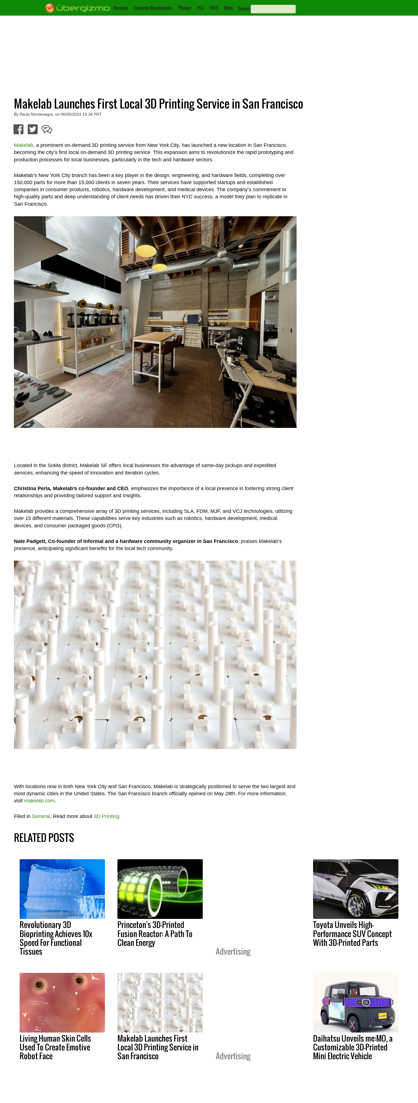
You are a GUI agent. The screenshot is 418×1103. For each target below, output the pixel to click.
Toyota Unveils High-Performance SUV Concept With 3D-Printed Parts (352, 933)
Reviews (120, 8)
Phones (184, 8)
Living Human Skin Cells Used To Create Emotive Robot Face (55, 1047)
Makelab (23, 145)
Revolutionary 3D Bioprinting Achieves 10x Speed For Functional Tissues (56, 938)
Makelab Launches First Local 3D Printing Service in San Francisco (157, 1047)
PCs (200, 8)
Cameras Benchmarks (153, 8)
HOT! (214, 8)
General (41, 816)
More (228, 8)
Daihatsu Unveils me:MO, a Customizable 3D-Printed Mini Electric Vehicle (353, 1047)
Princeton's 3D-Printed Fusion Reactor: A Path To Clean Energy (155, 933)
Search (243, 8)
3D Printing (106, 816)
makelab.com (39, 801)
